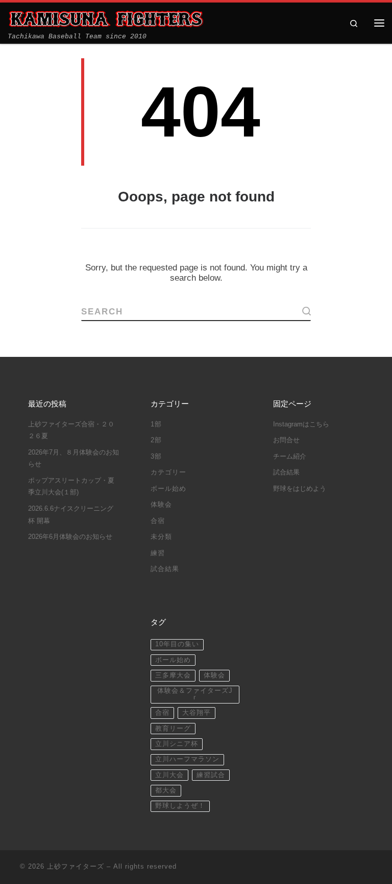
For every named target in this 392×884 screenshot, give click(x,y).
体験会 (161, 504)
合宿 (158, 521)
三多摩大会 (173, 675)
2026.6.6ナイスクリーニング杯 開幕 (70, 515)
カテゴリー (168, 472)
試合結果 (165, 569)
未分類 (161, 536)
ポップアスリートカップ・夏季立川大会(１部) (71, 486)
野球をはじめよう (299, 488)
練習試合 (211, 775)
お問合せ (286, 440)
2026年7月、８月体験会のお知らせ (73, 458)
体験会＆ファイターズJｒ (195, 694)
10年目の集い (177, 644)
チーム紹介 (289, 456)
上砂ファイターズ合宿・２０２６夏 (71, 430)
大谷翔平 (196, 712)
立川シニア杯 (176, 743)
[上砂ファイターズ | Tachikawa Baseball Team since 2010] (105, 19)
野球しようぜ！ (180, 805)
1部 (156, 424)
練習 (158, 553)
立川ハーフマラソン (187, 759)
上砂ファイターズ (75, 866)
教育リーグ (173, 728)
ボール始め (168, 488)
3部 (156, 456)
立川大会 (169, 775)
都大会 (166, 790)
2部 (156, 440)
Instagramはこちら (301, 424)
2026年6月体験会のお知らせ (70, 536)
